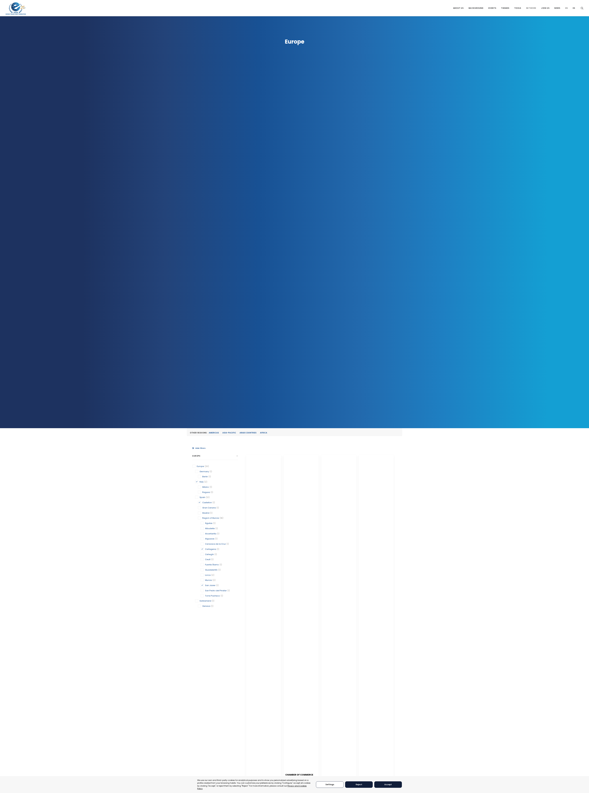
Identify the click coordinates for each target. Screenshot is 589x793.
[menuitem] (458, 8)
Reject (359, 784)
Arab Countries (248, 432)
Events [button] (492, 8)
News (557, 8)
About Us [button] (458, 8)
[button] (582, 8)
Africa (263, 432)
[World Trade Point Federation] (16, 8)
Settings (329, 784)
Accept (388, 784)
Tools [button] (517, 8)
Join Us (545, 8)
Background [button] (476, 8)
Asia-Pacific (229, 432)
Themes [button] (505, 8)
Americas (214, 432)
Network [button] (531, 8)
